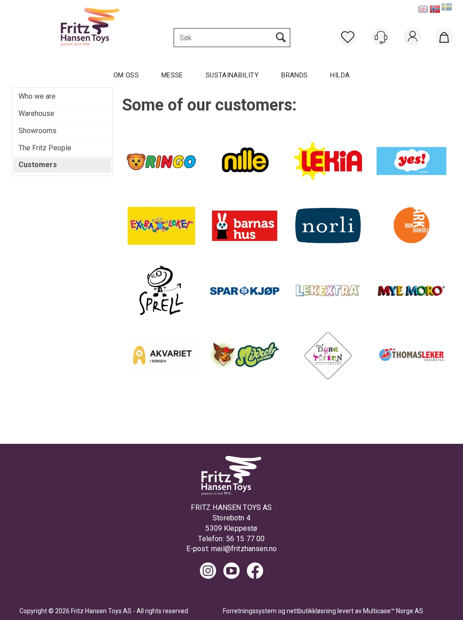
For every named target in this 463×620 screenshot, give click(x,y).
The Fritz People (45, 148)
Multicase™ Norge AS (393, 611)
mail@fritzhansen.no (244, 548)
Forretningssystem (250, 611)
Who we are (37, 96)
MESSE (172, 75)
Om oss (126, 75)
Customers (38, 164)
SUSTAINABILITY (232, 75)
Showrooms (38, 130)
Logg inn (412, 48)
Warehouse (36, 113)
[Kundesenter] (381, 37)
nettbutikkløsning (311, 611)
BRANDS (294, 75)
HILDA (340, 75)
